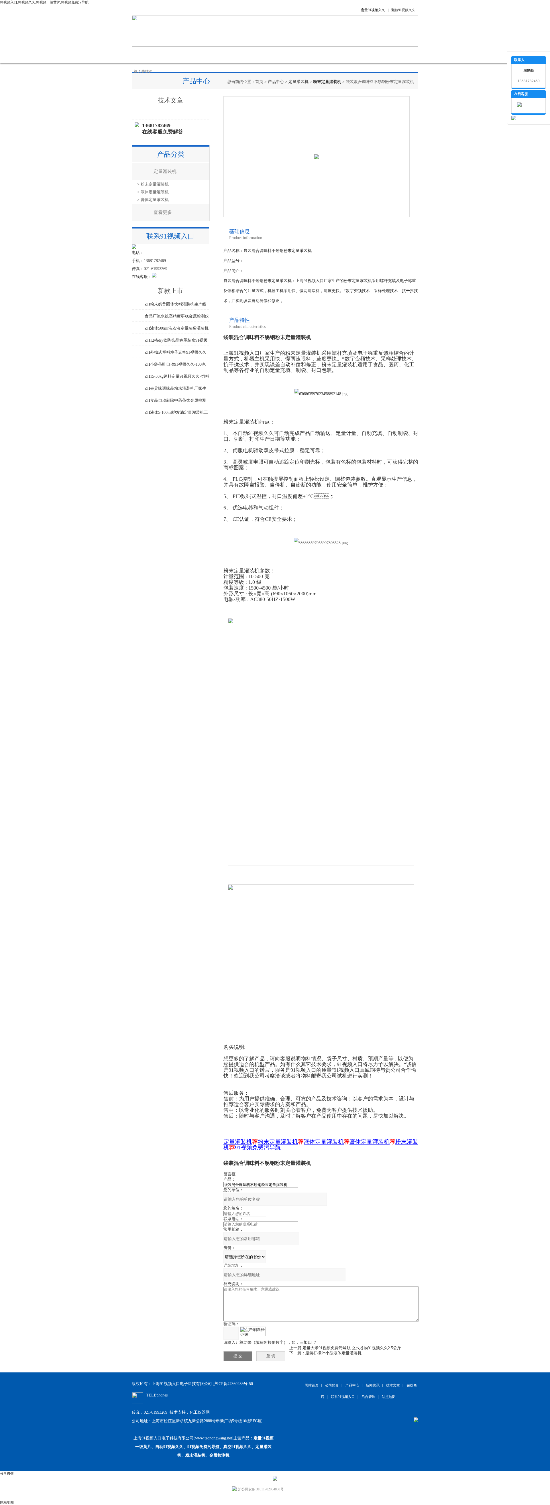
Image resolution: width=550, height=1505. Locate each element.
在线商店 (289, 55)
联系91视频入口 (353, 55)
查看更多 (163, 212)
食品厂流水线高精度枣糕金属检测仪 (177, 316)
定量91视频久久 (373, 10)
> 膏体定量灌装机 (153, 200)
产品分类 (170, 154)
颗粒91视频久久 (403, 10)
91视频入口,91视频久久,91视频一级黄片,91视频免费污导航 (44, 2)
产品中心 (203, 55)
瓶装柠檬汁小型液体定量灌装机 (333, 1353)
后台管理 (368, 1397)
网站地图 (7, 1502)
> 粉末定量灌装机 (153, 184)
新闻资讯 (232, 55)
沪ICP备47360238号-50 (233, 1384)
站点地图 (389, 1397)
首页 (259, 82)
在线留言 (318, 55)
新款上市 (170, 290)
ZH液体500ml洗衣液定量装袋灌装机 (177, 328)
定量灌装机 (298, 82)
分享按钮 (7, 1473)
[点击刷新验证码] (253, 1331)
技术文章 (261, 55)
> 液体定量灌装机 (153, 192)
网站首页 (146, 55)
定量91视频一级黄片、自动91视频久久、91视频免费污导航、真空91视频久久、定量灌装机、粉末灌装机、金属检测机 (204, 1446)
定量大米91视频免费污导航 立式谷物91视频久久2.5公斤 (351, 1348)
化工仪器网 (200, 1412)
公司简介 (175, 55)
